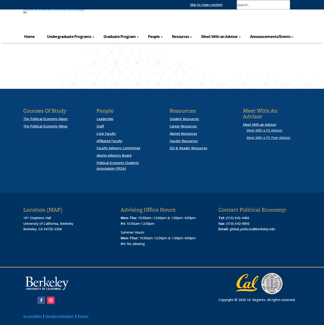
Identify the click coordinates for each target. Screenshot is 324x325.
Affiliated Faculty (109, 141)
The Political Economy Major (45, 119)
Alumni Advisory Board (114, 155)
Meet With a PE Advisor (264, 130)
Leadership (105, 119)
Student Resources (184, 119)
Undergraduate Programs (69, 36)
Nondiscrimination (60, 316)
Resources (180, 36)
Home (29, 36)
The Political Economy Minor (45, 126)
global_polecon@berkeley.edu (252, 229)
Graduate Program (119, 36)
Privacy (83, 316)
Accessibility (32, 316)
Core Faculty (106, 133)
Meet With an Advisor (219, 36)
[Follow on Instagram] (51, 300)
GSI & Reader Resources (188, 148)
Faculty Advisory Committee (118, 148)
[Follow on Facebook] (41, 300)
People (154, 36)
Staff (100, 126)
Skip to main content (206, 4)
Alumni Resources (183, 133)
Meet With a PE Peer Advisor (268, 137)
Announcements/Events (270, 36)
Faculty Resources (184, 141)
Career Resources (183, 126)
